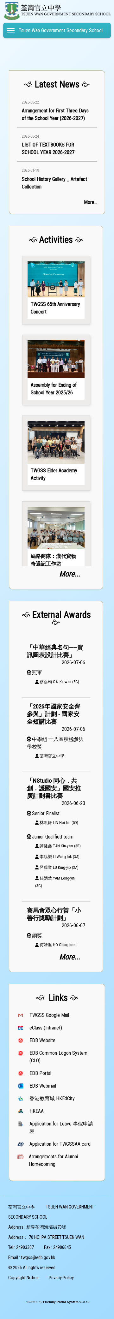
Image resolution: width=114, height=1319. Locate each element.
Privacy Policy (61, 1277)
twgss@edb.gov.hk (38, 1257)
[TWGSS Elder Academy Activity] (56, 453)
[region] (57, 143)
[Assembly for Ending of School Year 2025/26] (56, 370)
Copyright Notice (23, 1277)
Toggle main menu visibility (11, 30)
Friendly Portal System (61, 1302)
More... (90, 202)
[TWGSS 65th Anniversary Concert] (56, 290)
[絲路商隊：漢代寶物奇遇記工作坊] (56, 539)
